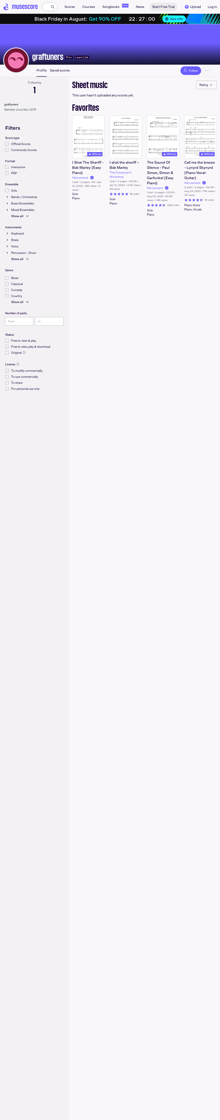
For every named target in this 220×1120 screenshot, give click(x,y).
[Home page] (20, 6)
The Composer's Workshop (120, 174)
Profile (42, 70)
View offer (176, 19)
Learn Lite (81, 57)
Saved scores (60, 70)
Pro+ (69, 57)
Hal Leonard (80, 177)
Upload (195, 7)
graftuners (47, 56)
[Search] (52, 7)
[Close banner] (209, 19)
